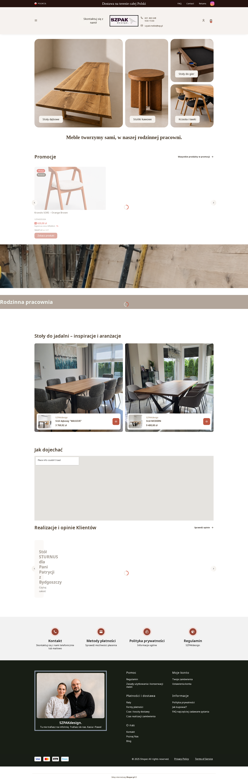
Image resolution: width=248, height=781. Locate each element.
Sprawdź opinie (202, 527)
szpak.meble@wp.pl (154, 25)
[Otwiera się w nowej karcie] (212, 3)
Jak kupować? (179, 707)
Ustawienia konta (181, 683)
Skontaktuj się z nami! (93, 20)
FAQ (180, 3)
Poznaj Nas (132, 736)
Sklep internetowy (123, 777)
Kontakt (130, 731)
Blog (128, 741)
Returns (202, 3)
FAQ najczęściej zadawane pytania (190, 711)
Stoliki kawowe (142, 119)
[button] (55, 21)
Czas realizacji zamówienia (140, 716)
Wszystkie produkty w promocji (194, 156)
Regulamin (132, 679)
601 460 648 (150, 18)
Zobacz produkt (45, 235)
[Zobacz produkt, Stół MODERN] (206, 421)
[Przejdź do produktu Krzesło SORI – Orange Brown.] (70, 188)
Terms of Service (204, 758)
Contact (190, 3)
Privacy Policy (181, 758)
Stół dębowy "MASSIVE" (68, 421)
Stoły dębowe (51, 119)
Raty (128, 702)
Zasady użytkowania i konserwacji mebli (144, 685)
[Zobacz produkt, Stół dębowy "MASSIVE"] (116, 421)
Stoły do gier (186, 74)
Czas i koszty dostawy (138, 711)
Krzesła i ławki (187, 119)
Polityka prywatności (183, 702)
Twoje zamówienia (182, 679)
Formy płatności (134, 707)
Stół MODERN (153, 421)
